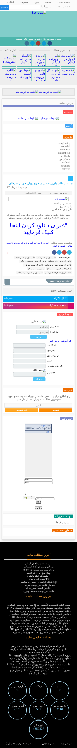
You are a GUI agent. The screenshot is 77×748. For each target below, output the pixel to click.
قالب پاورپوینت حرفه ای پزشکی (58, 272)
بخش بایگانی (10, 50)
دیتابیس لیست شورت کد (38, 588)
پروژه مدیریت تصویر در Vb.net (38, 569)
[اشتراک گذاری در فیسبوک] (54, 252)
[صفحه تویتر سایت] (32, 43)
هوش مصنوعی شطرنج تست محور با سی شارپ (38, 632)
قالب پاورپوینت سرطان (33, 265)
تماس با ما (46, 6)
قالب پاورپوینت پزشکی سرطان (29, 272)
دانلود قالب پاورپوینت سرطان (59, 269)
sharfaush (65, 162)
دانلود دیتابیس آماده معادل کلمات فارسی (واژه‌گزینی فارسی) (38, 658)
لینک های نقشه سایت (38, 652)
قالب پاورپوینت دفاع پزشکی (59, 261)
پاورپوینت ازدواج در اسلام (38, 563)
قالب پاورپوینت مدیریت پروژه (38, 591)
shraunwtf (65, 149)
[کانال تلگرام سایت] (44, 43)
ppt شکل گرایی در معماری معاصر (39, 582)
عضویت (24, 2)
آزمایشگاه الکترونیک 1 (38, 575)
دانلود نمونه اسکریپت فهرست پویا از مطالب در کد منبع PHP (38, 664)
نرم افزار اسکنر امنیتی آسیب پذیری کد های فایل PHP (38, 617)
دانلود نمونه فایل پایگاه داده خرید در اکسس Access (38, 661)
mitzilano (65, 165)
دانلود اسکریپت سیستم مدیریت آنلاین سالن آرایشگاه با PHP (38, 608)
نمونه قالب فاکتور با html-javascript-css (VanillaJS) (38, 667)
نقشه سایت (64, 6)
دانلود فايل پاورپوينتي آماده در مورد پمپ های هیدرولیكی (38, 623)
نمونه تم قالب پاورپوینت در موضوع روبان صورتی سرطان (41, 183)
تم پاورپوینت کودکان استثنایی (38, 566)
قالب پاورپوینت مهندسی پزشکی (33, 261)
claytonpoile (64, 152)
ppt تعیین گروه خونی (38, 579)
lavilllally (65, 156)
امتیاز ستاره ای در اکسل (38, 572)
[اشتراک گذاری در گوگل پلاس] (64, 252)
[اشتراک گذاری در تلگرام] (59, 252)
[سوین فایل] (38, 12)
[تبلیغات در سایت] (49, 91)
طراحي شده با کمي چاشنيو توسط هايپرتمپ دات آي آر (39, 743)
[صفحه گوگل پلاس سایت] (38, 43)
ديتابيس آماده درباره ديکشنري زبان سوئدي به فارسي (38, 646)
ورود (36, 2)
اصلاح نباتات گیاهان (38, 673)
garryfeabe (64, 159)
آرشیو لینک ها (63, 522)
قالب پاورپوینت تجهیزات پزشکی (58, 265)
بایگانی (11, 2)
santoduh (65, 146)
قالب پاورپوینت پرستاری (25, 257)
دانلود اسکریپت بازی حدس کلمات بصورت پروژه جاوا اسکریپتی (37, 611)
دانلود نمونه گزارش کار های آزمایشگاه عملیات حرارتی (38, 649)
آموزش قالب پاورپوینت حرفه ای (38, 585)
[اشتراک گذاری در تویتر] (69, 252)
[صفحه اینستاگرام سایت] (27, 43)
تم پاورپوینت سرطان (36, 269)
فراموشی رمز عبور (59, 340)
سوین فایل (53, 193)
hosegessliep (64, 143)
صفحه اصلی (64, 2)
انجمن (48, 2)
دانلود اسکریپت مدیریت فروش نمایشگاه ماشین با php (38, 626)
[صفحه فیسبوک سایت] (49, 43)
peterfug (66, 169)
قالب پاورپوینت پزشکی (46, 257)
